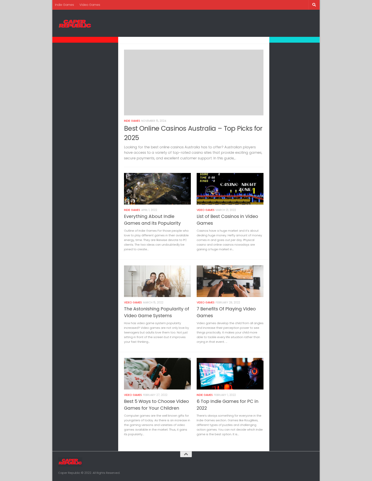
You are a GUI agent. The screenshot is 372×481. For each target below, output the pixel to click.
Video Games (89, 5)
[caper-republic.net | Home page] (75, 23)
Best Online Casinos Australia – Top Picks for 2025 (193, 133)
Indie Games (64, 5)
